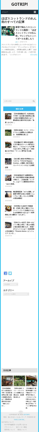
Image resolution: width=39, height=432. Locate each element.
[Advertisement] (19, 81)
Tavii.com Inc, (19, 419)
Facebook (5, 273)
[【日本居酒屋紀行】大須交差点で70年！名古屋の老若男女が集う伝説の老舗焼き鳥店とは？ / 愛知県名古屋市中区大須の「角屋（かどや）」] (7, 381)
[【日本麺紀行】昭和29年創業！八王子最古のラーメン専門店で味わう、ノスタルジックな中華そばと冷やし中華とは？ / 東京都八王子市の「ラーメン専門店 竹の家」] (31, 381)
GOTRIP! (19, 4)
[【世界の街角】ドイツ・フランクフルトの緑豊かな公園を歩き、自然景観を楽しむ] (19, 381)
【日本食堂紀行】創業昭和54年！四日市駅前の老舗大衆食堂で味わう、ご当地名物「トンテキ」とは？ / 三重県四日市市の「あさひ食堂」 (19, 179)
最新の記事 (19, 109)
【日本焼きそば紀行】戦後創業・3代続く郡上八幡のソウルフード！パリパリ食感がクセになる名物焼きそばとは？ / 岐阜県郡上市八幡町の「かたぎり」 (19, 210)
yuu (16, 42)
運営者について (9, 429)
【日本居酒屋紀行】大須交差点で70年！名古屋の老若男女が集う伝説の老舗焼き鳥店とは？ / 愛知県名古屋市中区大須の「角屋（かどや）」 (20, 118)
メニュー (5, 12)
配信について (22, 429)
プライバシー (8, 427)
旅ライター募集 (21, 427)
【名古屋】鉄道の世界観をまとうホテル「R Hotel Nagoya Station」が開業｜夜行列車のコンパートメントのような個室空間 (19, 163)
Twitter (10, 273)
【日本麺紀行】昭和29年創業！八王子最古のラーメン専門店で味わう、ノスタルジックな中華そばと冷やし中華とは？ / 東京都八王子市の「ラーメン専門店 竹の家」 (20, 146)
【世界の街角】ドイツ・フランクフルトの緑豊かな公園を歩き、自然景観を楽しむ (23, 132)
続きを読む (33, 54)
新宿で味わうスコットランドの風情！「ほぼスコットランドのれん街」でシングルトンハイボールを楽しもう (25, 33)
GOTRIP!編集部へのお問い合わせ (15, 424)
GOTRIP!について (8, 422)
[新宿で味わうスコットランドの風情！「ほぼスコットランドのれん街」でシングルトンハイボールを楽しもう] (8, 31)
